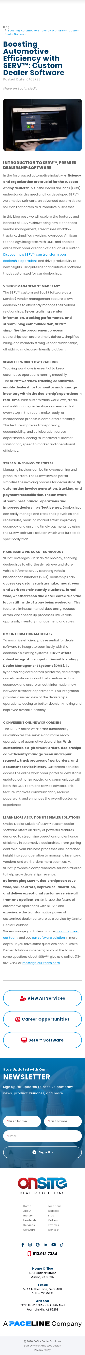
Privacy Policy (42, 1350)
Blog (6, 27)
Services (29, 1225)
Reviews (53, 1225)
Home (27, 1206)
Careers (53, 1210)
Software (29, 1229)
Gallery (53, 1220)
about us (62, 931)
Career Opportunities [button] (46, 1019)
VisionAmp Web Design (47, 1345)
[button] (42, 1254)
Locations (55, 1206)
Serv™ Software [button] (46, 1040)
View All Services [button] (46, 998)
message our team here (41, 963)
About (27, 1210)
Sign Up (45, 1152)
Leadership (31, 1220)
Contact (54, 1229)
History (28, 1215)
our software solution (48, 937)
